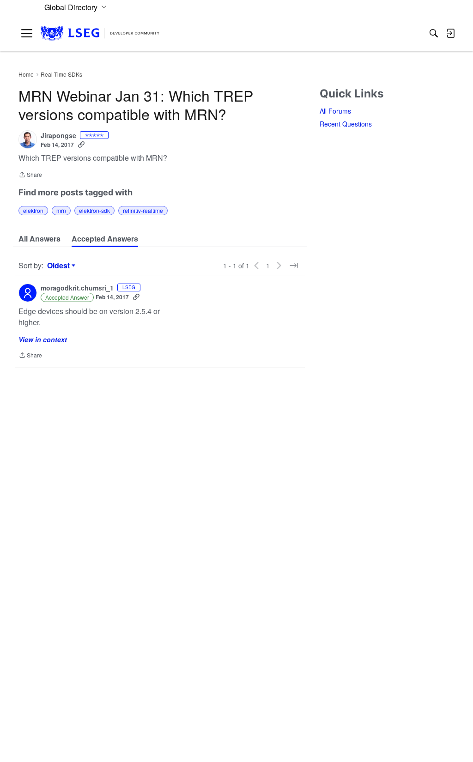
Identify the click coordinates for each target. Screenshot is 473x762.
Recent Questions (346, 123)
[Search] (433, 33)
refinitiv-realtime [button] (143, 210)
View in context (42, 339)
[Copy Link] (81, 144)
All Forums (335, 110)
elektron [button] (33, 210)
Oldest (59, 265)
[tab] (39, 239)
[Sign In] (450, 33)
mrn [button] (61, 210)
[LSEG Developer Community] (100, 33)
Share (30, 175)
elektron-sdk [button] (94, 210)
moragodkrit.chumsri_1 (77, 288)
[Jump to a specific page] (293, 265)
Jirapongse (58, 136)
